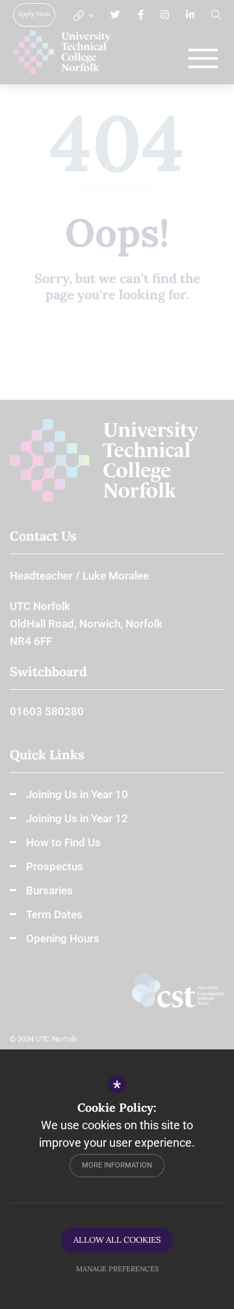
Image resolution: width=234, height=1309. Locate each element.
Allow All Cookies (117, 1239)
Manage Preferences (117, 1268)
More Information (117, 1165)
